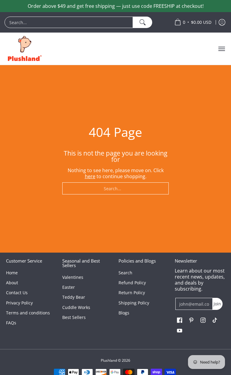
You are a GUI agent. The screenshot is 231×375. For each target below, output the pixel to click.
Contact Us (17, 292)
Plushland (109, 360)
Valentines (72, 277)
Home (12, 273)
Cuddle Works (76, 307)
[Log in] (222, 22)
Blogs (124, 313)
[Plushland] (24, 49)
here (90, 176)
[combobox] (69, 22)
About (12, 282)
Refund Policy (132, 282)
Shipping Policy (134, 303)
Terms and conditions (28, 313)
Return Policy (132, 292)
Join (217, 304)
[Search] (142, 22)
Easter (68, 287)
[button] (179, 320)
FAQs (11, 323)
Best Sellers (74, 317)
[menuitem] (86, 22)
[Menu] (221, 49)
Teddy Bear (73, 297)
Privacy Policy (19, 303)
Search (125, 273)
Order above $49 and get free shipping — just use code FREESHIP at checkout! (116, 6)
